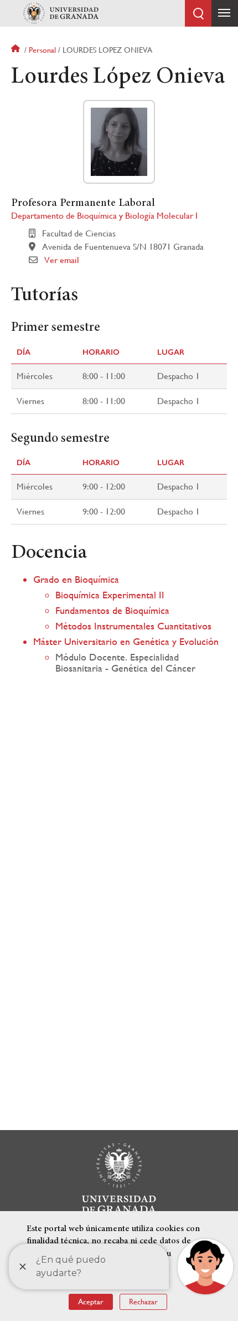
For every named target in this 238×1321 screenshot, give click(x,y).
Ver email (61, 260)
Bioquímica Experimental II (109, 595)
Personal (42, 50)
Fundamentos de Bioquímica (112, 610)
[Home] (61, 13)
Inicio (16, 50)
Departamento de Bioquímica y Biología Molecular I (104, 215)
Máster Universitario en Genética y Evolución (126, 641)
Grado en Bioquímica (76, 579)
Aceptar (91, 1301)
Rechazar (143, 1301)
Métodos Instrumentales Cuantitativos (133, 626)
